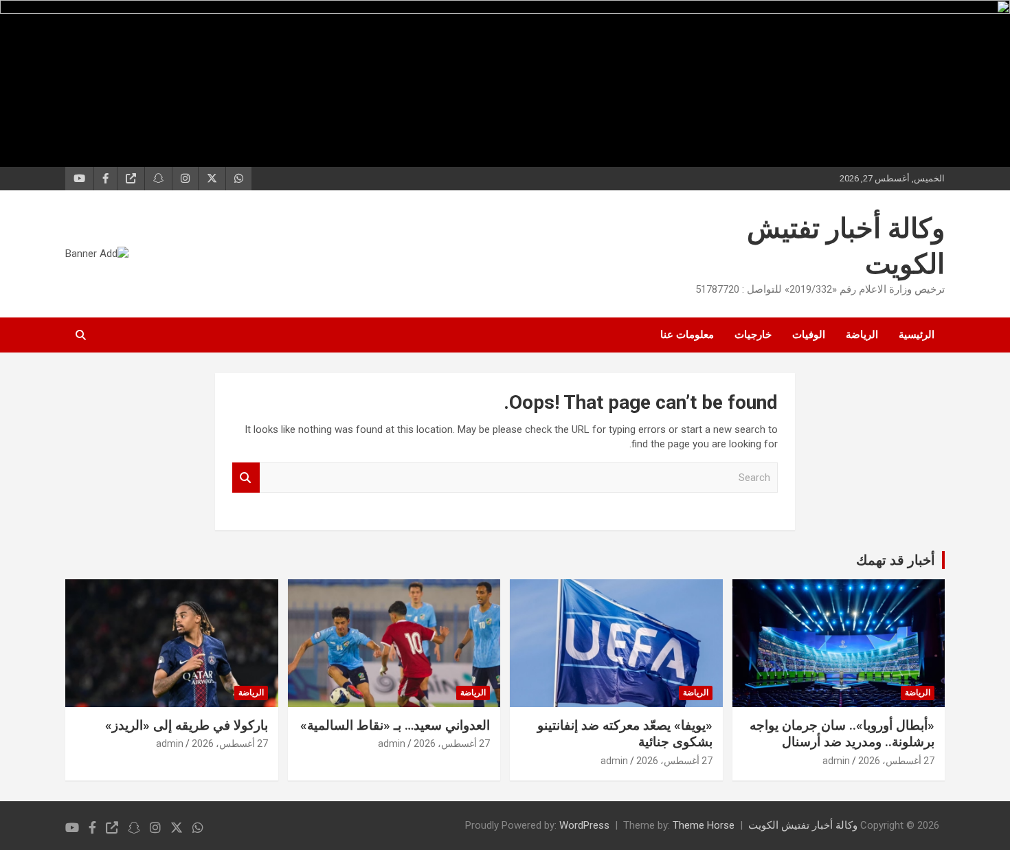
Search (246, 477)
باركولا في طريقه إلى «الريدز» (186, 725)
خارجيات (753, 334)
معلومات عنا (687, 334)
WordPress (584, 825)
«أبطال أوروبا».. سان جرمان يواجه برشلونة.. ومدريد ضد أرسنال (842, 733)
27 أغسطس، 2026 (896, 760)
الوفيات (808, 334)
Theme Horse (703, 825)
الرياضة (862, 334)
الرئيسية (916, 334)
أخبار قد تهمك (895, 560)
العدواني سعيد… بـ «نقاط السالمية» (395, 725)
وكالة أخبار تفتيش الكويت (802, 825)
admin (836, 760)
